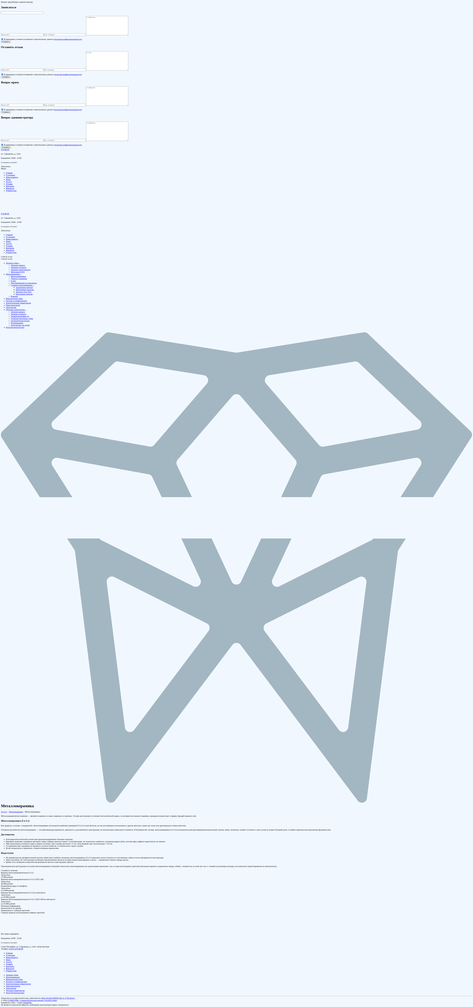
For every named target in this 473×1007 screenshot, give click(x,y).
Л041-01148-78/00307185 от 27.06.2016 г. (58, 998)
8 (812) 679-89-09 (16, 949)
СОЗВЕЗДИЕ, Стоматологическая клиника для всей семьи (32, 1000)
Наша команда (12, 177)
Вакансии (10, 188)
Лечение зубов (12, 975)
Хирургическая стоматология (18, 984)
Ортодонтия (11, 988)
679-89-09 (5, 150)
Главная (9, 173)
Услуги (9, 182)
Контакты (10, 186)
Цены (8, 179)
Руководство (11, 191)
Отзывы (9, 184)
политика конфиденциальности (67, 39)
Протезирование (13, 977)
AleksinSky (27, 1003)
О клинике (10, 175)
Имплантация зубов (14, 979)
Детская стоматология (15, 990)
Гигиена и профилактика (16, 982)
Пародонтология (13, 986)
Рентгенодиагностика (15, 993)
